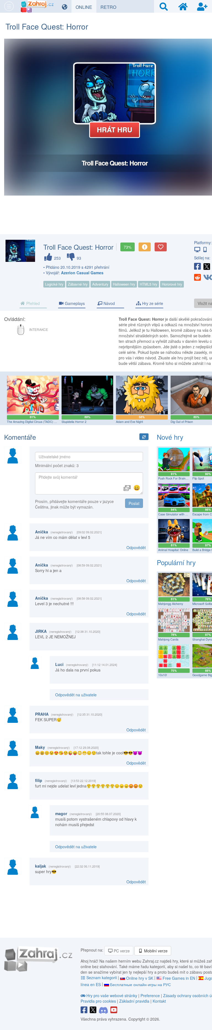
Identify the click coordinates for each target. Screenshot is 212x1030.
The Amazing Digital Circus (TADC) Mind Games (39, 422)
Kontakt (159, 1001)
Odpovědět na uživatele (76, 694)
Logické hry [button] (54, 284)
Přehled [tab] (32, 303)
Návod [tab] (108, 303)
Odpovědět (136, 547)
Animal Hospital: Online (173, 550)
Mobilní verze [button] (155, 950)
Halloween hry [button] (124, 284)
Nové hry (170, 437)
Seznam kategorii (101, 977)
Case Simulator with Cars (175, 514)
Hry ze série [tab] (152, 303)
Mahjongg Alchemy (170, 604)
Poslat (134, 503)
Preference (151, 995)
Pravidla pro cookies (98, 1001)
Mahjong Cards (168, 639)
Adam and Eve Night (129, 422)
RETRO (110, 7)
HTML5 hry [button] (148, 284)
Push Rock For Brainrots (174, 478)
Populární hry (176, 562)
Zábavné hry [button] (78, 284)
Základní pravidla (134, 1001)
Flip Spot (198, 478)
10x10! (162, 675)
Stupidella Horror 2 (74, 422)
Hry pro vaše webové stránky (111, 995)
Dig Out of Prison (182, 422)
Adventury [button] (100, 284)
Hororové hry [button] (172, 284)
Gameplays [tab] (74, 303)
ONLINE (86, 7)
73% (127, 247)
